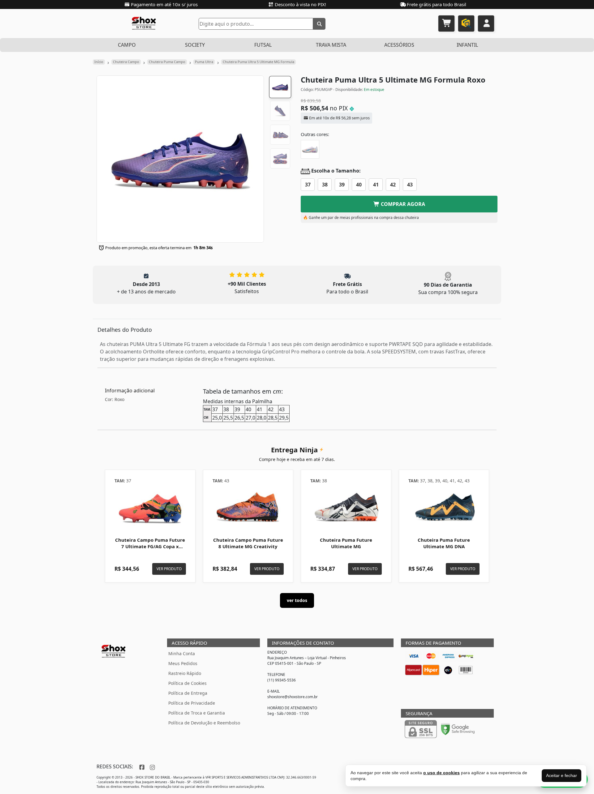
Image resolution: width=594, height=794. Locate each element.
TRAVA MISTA (331, 44)
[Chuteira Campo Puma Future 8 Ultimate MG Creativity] (248, 508)
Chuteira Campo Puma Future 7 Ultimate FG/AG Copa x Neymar (150, 547)
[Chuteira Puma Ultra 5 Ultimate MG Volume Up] (310, 149)
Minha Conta (181, 653)
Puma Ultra (204, 61)
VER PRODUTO (169, 568)
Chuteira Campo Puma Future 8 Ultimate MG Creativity (248, 543)
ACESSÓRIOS (399, 44)
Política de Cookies (187, 683)
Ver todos (297, 600)
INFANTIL (467, 44)
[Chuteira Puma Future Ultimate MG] (346, 508)
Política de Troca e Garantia (196, 713)
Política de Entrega (187, 693)
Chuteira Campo (126, 61)
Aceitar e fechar (561, 775)
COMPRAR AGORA (402, 204)
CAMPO (127, 44)
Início (98, 61)
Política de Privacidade (191, 703)
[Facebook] (141, 766)
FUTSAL (263, 44)
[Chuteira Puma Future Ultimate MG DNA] (444, 508)
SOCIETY (195, 44)
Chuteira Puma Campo (167, 61)
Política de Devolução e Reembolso (204, 723)
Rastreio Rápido (184, 673)
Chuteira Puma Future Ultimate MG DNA (444, 543)
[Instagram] (151, 766)
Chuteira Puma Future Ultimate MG (346, 543)
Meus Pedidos (182, 663)
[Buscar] (319, 24)
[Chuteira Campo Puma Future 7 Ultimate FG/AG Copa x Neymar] (150, 508)
